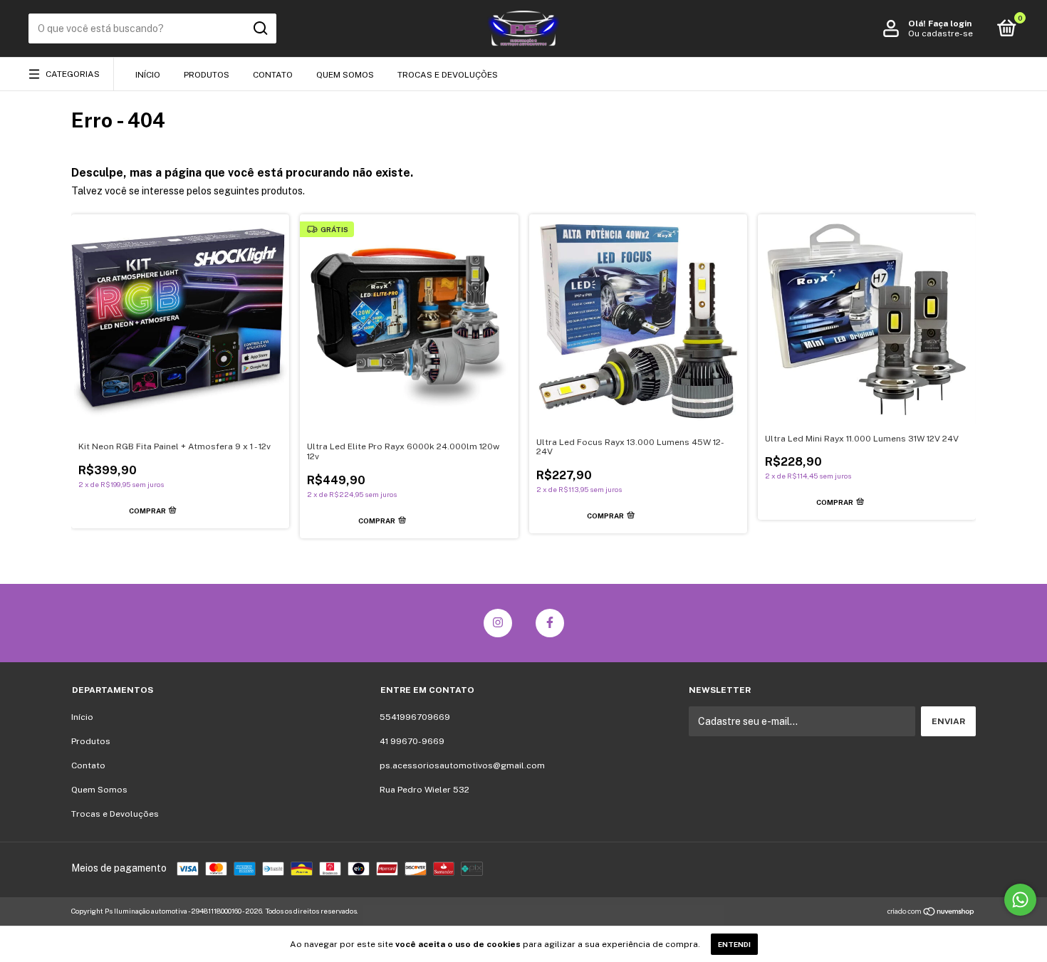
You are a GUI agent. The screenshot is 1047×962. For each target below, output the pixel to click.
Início (147, 75)
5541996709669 (415, 717)
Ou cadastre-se (940, 33)
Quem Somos (345, 75)
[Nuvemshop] (931, 913)
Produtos (206, 75)
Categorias (73, 74)
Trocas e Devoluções (447, 75)
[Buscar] (259, 28)
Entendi (734, 944)
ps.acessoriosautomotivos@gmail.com (462, 765)
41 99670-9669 (412, 741)
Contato (273, 75)
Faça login (950, 23)
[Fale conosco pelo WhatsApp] (1020, 900)
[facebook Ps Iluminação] (550, 623)
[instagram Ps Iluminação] (498, 623)
